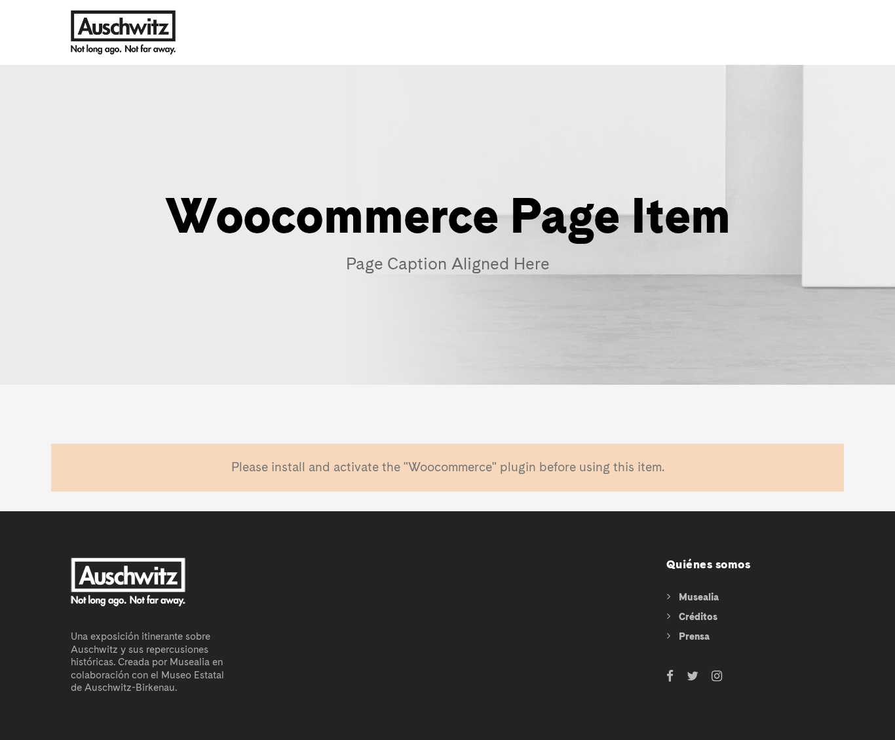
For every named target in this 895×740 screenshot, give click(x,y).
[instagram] (717, 677)
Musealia (699, 597)
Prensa (694, 636)
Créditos (698, 617)
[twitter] (692, 677)
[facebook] (670, 677)
